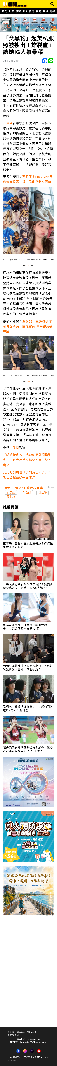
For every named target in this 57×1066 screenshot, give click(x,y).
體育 (38, 11)
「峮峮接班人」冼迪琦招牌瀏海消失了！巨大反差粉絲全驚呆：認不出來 (27, 460)
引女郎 (27, 492)
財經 (52, 11)
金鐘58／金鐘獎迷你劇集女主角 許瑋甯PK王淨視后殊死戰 (27, 326)
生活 (25, 11)
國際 (32, 11)
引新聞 (14, 447)
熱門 (4, 11)
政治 (45, 11)
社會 (11, 11)
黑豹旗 (11, 496)
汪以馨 (8, 123)
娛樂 (18, 11)
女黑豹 (11, 492)
